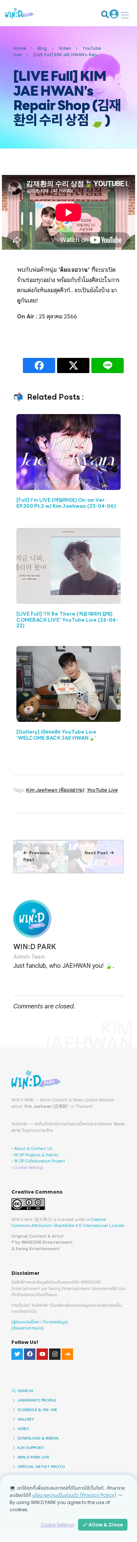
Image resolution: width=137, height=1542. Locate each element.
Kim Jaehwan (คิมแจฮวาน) (55, 790)
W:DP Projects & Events (36, 1155)
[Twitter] (17, 1354)
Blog (42, 48)
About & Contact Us (33, 1148)
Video (65, 48)
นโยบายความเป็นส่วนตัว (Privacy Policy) (74, 1495)
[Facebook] (29, 1354)
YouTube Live (102, 790)
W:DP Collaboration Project (39, 1161)
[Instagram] (55, 1354)
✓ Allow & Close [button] (103, 1525)
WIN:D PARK (34, 946)
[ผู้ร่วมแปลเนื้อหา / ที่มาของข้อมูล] (39, 1322)
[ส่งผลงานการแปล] (27, 1328)
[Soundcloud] (67, 1354)
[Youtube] (42, 1354)
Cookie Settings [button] (28, 1167)
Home (19, 48)
